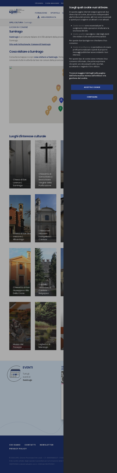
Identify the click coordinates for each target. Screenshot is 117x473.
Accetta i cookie (92, 87)
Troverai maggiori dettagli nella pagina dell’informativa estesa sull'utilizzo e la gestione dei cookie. (87, 75)
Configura (92, 97)
